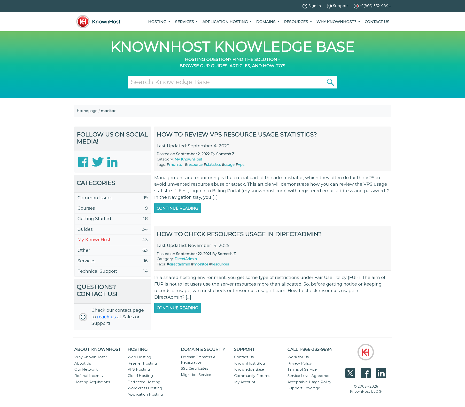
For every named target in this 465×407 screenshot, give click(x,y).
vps (241, 164)
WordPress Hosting (145, 388)
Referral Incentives (90, 376)
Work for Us (298, 357)
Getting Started (94, 218)
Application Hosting (145, 394)
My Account (244, 382)
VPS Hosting (139, 369)
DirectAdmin (186, 259)
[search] (330, 82)
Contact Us (377, 21)
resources (220, 264)
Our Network (86, 369)
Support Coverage (303, 388)
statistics (213, 164)
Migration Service (196, 375)
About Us (82, 363)
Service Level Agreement (309, 376)
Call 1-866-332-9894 (309, 349)
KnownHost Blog (249, 363)
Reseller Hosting (142, 363)
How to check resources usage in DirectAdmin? (239, 234)
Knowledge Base (249, 369)
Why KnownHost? (90, 357)
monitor (176, 164)
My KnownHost (94, 239)
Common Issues (95, 197)
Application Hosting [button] (225, 21)
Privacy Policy (299, 363)
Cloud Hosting (140, 376)
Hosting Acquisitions (92, 382)
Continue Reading (177, 208)
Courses (86, 208)
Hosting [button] (157, 21)
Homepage (87, 111)
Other (84, 250)
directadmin (179, 264)
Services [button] (185, 21)
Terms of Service (302, 369)
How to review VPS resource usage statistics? (237, 134)
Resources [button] (296, 21)
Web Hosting (139, 357)
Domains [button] (266, 21)
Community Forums (252, 376)
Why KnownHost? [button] (337, 21)
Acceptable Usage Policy (309, 382)
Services (86, 260)
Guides (85, 229)
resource (195, 164)
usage (229, 164)
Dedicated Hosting (144, 382)
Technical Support (97, 271)
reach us (106, 316)
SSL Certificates (194, 368)
